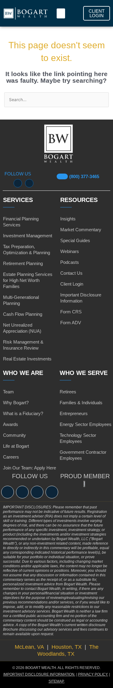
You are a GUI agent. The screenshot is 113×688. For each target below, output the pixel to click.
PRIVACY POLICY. (93, 674)
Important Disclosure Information (80, 297)
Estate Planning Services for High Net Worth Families (27, 280)
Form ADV (70, 322)
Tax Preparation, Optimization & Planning (26, 249)
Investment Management (27, 235)
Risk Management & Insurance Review (23, 344)
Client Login (71, 283)
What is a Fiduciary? (23, 413)
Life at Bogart (16, 446)
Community (14, 435)
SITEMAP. (56, 681)
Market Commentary (80, 229)
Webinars (69, 251)
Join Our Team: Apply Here (29, 467)
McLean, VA (30, 647)
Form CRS (71, 311)
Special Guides (75, 240)
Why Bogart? (16, 402)
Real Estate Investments (27, 358)
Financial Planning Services (21, 221)
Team (8, 391)
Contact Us (71, 273)
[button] (61, 13)
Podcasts (69, 262)
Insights (68, 218)
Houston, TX (67, 647)
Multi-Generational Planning (21, 300)
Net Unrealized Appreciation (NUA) (22, 328)
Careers (11, 456)
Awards (10, 424)
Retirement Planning (23, 263)
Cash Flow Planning (22, 314)
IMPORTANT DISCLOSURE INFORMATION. (39, 674)
